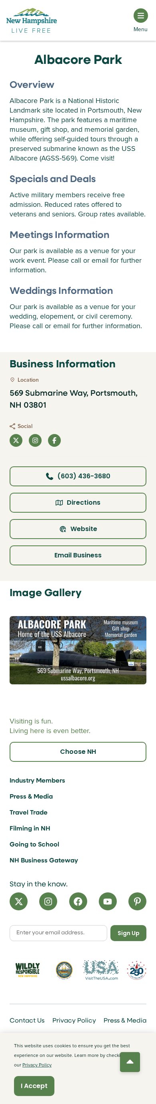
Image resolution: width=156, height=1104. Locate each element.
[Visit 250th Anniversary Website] (136, 970)
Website (83, 528)
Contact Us (27, 1021)
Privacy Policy (74, 1021)
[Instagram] (48, 901)
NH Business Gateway (44, 861)
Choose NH (78, 751)
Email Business (78, 555)
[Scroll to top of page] (130, 1062)
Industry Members (37, 781)
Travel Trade (29, 813)
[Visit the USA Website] (101, 970)
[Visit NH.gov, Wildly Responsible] (28, 970)
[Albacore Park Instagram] (35, 440)
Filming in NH (30, 829)
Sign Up (129, 933)
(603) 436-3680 (83, 476)
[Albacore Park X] (16, 440)
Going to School (34, 845)
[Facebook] (78, 901)
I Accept (34, 1085)
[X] (19, 901)
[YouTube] (108, 901)
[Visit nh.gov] (64, 970)
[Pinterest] (137, 901)
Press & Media (31, 797)
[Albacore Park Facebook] (54, 440)
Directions (83, 502)
